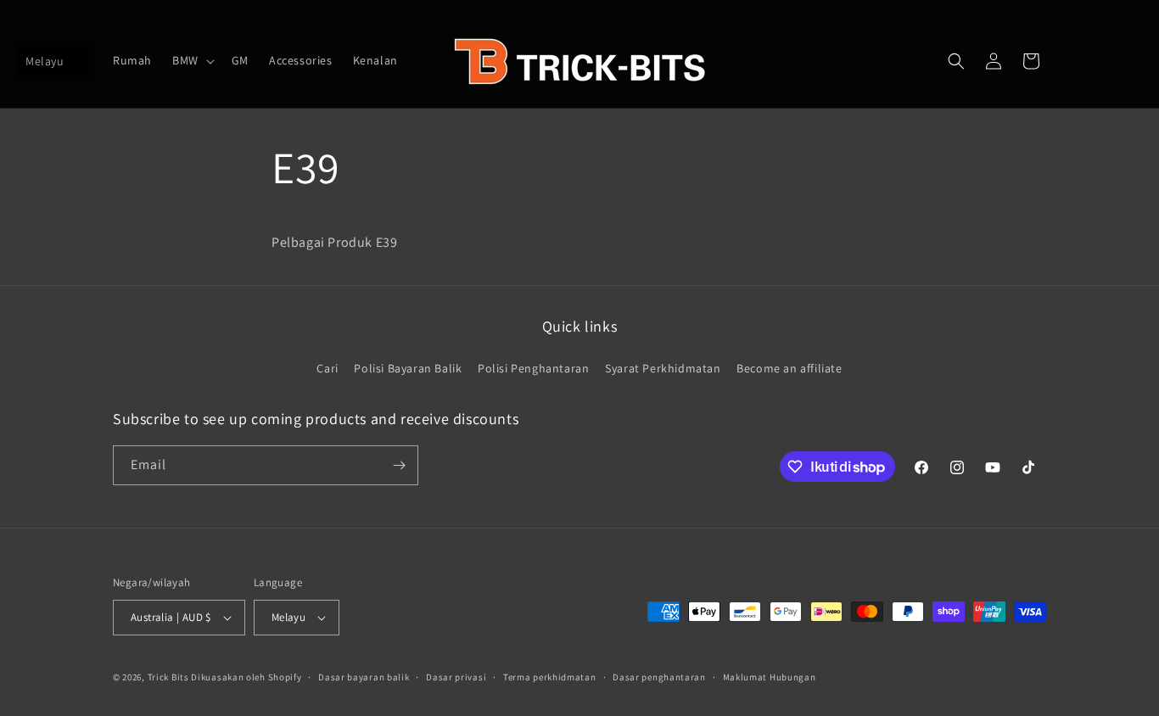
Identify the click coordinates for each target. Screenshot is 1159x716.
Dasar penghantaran (659, 677)
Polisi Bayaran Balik (408, 368)
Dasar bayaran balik (363, 677)
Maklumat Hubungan (769, 677)
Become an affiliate (789, 368)
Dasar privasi (456, 677)
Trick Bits (168, 677)
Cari (327, 368)
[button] (191, 60)
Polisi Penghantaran (533, 368)
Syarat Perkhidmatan (662, 368)
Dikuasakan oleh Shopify (246, 677)
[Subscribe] (398, 465)
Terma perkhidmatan (549, 677)
